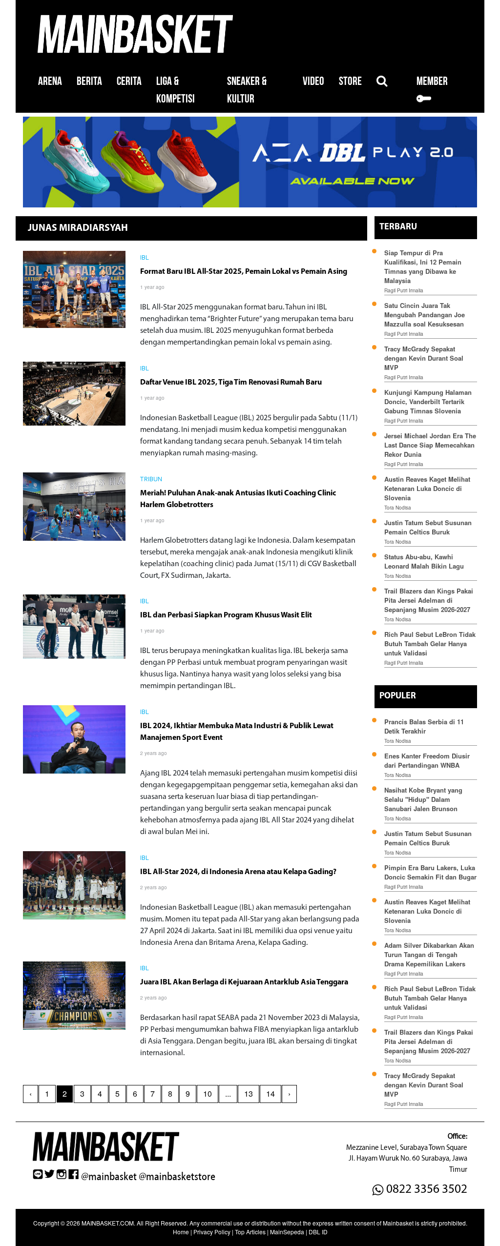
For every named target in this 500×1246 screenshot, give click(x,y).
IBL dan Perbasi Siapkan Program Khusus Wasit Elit (226, 615)
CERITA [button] (129, 81)
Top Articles (250, 1231)
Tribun (151, 479)
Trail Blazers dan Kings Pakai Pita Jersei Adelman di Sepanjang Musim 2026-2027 (428, 600)
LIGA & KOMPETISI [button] (175, 90)
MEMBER (432, 81)
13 (248, 1093)
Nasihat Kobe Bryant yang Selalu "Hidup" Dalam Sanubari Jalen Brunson (423, 799)
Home (181, 1231)
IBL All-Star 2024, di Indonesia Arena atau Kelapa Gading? (238, 872)
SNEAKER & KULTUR (247, 90)
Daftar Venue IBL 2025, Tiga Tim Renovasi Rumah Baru (231, 383)
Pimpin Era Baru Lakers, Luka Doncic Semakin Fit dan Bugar (430, 872)
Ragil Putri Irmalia (403, 290)
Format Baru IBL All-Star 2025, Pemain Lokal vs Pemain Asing (243, 272)
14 (270, 1093)
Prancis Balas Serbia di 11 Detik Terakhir (424, 726)
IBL (144, 258)
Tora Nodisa (397, 507)
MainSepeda (287, 1231)
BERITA (89, 81)
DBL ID (318, 1231)
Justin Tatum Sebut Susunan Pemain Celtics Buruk (428, 527)
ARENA (50, 81)
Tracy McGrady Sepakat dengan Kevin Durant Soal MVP (423, 358)
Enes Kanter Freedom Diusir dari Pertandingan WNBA (427, 760)
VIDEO (313, 81)
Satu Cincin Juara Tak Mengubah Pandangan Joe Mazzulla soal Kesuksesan (424, 314)
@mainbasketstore (177, 1176)
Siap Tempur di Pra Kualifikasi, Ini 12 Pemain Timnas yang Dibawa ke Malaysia (422, 266)
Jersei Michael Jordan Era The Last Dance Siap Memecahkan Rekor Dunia (430, 445)
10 (207, 1093)
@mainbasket (109, 1176)
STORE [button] (350, 81)
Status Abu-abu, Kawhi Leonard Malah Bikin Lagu (425, 561)
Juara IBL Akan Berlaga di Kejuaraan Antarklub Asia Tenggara (244, 982)
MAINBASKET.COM (108, 1223)
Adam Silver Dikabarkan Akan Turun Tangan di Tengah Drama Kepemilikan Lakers (429, 954)
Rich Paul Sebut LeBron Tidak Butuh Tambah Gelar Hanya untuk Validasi (430, 643)
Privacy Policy (211, 1231)
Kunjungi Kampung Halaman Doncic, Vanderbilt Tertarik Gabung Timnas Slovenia (428, 401)
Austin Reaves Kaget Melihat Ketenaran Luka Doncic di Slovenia (427, 488)
